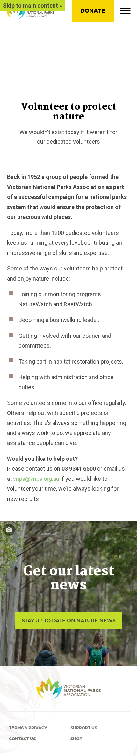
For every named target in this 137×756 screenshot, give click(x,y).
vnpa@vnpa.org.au (36, 478)
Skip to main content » (32, 5)
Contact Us (22, 738)
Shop (76, 738)
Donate (92, 11)
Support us (83, 728)
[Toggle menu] (125, 12)
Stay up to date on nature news (69, 620)
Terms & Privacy (28, 728)
